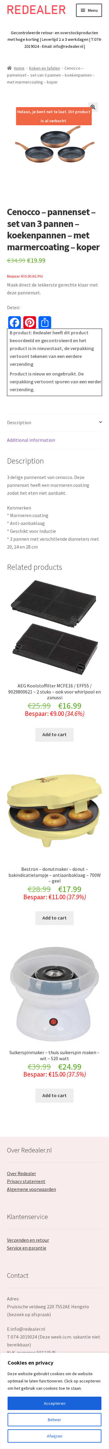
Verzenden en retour (28, 1240)
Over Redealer (21, 1173)
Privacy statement (26, 1181)
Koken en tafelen (44, 68)
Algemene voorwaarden (31, 1189)
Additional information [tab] (31, 440)
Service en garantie (26, 1248)
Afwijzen (54, 1436)
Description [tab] (19, 422)
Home (19, 68)
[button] (93, 107)
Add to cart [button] (54, 734)
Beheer (54, 1419)
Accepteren (54, 1403)
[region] (54, 1401)
